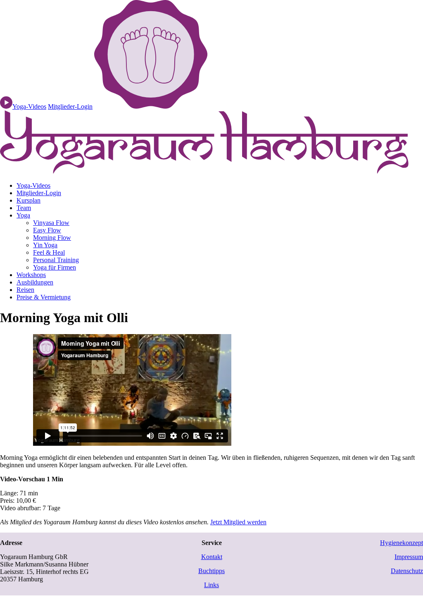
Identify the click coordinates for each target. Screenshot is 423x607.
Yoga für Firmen (54, 267)
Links (211, 584)
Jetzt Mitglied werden (238, 522)
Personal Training (56, 259)
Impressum (408, 556)
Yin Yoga (45, 245)
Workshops (31, 274)
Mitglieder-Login (70, 106)
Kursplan (28, 200)
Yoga (23, 215)
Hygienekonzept (401, 542)
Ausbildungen (35, 282)
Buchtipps (211, 570)
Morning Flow (52, 237)
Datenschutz (407, 570)
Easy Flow (47, 230)
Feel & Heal (49, 252)
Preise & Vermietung (44, 297)
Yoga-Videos (33, 185)
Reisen (25, 289)
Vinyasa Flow (51, 222)
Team (24, 207)
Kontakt (211, 556)
